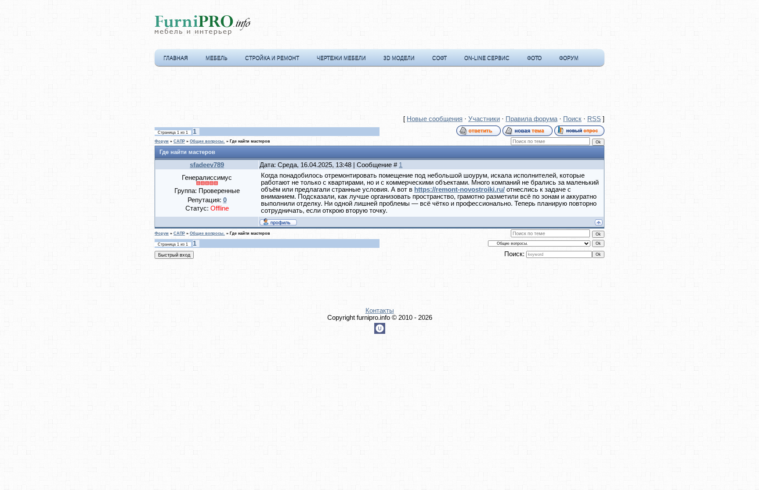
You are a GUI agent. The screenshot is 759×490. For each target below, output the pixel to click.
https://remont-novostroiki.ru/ (459, 189)
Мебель (217, 58)
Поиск (572, 118)
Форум (568, 58)
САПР (179, 141)
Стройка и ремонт (272, 58)
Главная (175, 58)
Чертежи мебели (341, 58)
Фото (534, 58)
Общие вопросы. (207, 141)
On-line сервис (487, 58)
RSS (594, 118)
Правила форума (531, 118)
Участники (484, 118)
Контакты (379, 310)
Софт (439, 58)
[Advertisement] (379, 92)
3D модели (399, 58)
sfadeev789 (207, 164)
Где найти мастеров (250, 141)
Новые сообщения (435, 118)
